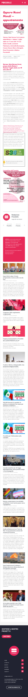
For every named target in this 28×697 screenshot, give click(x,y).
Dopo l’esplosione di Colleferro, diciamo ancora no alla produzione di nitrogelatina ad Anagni (13, 567)
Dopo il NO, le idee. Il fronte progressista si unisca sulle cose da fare (13, 278)
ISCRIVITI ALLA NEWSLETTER (14, 257)
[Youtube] (22, 671)
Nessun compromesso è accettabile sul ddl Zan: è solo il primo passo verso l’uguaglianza (14, 503)
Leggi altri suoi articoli (17, 219)
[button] (22, 3)
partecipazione (10, 57)
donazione (7, 242)
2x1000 (14, 242)
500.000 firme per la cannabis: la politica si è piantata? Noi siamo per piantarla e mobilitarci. (13, 404)
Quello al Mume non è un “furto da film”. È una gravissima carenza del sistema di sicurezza (12, 530)
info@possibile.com (8, 676)
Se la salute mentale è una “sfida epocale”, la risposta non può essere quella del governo (13, 605)
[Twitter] (22, 668)
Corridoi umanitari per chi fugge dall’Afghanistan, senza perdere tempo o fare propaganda (14, 469)
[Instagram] (22, 664)
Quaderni (16, 57)
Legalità (4, 57)
